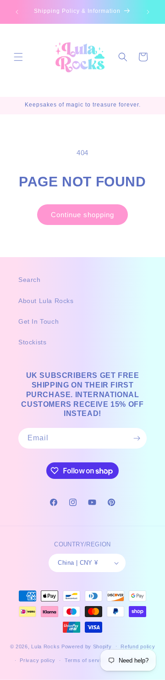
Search (29, 279)
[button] (18, 57)
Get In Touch (38, 321)
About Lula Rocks (46, 300)
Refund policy (138, 646)
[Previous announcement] (17, 12)
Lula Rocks (45, 646)
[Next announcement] (148, 12)
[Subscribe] (136, 438)
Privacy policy (37, 660)
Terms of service (86, 660)
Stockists (32, 342)
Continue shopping (82, 215)
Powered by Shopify (86, 646)
